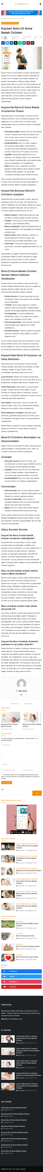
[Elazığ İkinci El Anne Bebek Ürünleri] (8, 859)
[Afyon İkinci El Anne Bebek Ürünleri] (32, 717)
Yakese (3, 1169)
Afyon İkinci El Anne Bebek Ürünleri (26, 1064)
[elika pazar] (2, 38)
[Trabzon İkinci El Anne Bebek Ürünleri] (8, 846)
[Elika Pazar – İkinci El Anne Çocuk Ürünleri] (21, 4)
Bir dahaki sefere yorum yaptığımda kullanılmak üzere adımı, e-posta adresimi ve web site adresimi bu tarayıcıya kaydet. (20, 776)
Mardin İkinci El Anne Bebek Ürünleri (26, 895)
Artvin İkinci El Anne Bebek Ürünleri (14, 1151)
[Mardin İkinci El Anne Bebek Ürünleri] (8, 894)
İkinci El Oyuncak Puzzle (25, 936)
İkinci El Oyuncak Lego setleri (27, 957)
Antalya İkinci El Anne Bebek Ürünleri (14, 1145)
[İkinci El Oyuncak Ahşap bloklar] (8, 947)
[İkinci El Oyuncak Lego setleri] (8, 957)
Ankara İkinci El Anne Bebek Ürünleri (14, 1139)
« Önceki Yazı (14, 704)
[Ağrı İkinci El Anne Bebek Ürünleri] (8, 1076)
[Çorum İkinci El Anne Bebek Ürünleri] (8, 906)
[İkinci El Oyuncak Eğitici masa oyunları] (8, 924)
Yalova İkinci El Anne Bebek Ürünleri (26, 882)
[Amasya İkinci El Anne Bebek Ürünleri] (8, 1086)
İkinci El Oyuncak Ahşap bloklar (28, 946)
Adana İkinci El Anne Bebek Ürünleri (26, 1039)
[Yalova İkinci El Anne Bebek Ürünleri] (8, 882)
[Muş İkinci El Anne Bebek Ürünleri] (8, 871)
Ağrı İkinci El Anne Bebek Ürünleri (28, 1075)
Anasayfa (4, 18)
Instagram (13, 982)
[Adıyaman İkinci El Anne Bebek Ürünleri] (10, 717)
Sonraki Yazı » (28, 704)
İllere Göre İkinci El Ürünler (16, 18)
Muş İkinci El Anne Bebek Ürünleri (28, 870)
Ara (2, 789)
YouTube (12, 987)
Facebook (13, 971)
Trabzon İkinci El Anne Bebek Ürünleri (27, 847)
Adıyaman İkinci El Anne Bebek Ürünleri (28, 1052)
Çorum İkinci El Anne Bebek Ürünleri (26, 907)
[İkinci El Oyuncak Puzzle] (8, 936)
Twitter (12, 976)
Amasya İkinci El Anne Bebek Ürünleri (27, 1087)
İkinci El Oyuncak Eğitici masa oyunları (27, 924)
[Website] (21, 695)
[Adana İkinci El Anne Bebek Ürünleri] (8, 1039)
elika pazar (6, 37)
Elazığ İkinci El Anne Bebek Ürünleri (26, 859)
